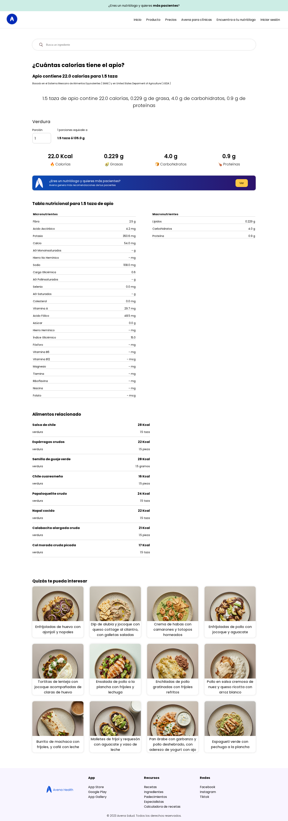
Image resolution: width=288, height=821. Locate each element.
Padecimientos (155, 797)
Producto (153, 19)
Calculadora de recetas (162, 806)
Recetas (150, 787)
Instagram (208, 792)
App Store (96, 787)
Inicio (137, 19)
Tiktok (204, 797)
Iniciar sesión (270, 19)
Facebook (207, 787)
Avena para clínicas (196, 19)
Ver (241, 183)
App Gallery (97, 797)
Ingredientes (153, 792)
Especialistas (154, 801)
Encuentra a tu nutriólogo (236, 19)
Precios (171, 19)
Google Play (97, 792)
